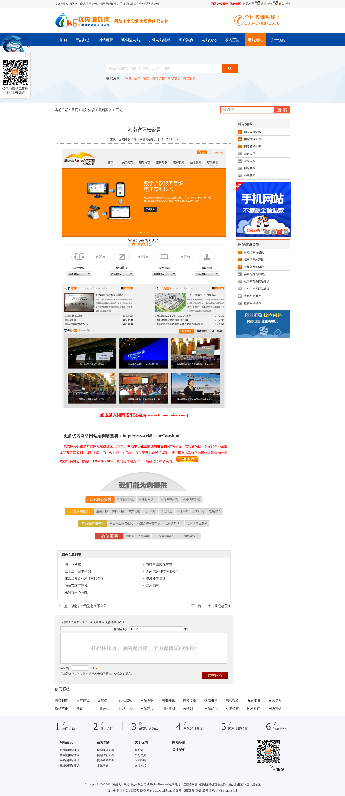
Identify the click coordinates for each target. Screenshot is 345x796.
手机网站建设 (128, 3)
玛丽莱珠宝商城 (76, 585)
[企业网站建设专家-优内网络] (83, 20)
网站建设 (105, 40)
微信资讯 (249, 153)
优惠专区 (235, 3)
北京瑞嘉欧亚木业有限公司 (84, 578)
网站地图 (217, 790)
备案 (146, 78)
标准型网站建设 (254, 252)
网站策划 (168, 708)
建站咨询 (266, 3)
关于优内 (278, 40)
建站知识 (255, 40)
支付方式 (140, 765)
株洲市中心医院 (76, 592)
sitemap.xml (230, 790)
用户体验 (82, 700)
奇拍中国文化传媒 (159, 564)
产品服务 (82, 40)
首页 (74, 110)
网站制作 (189, 78)
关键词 (188, 708)
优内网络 (124, 139)
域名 (128, 78)
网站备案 (249, 168)
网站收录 (104, 708)
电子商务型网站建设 (256, 281)
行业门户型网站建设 (256, 288)
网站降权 (146, 700)
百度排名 (253, 700)
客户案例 (186, 40)
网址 (186, 629)
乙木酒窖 (152, 585)
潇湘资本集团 (156, 578)
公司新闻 (249, 175)
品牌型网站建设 (69, 765)
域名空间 (232, 40)
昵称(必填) (120, 629)
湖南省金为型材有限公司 (89, 606)
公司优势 (140, 755)
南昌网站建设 (88, 3)
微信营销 (61, 708)
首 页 (63, 40)
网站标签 (178, 742)
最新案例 (105, 110)
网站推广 (253, 708)
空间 (137, 78)
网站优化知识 (105, 755)
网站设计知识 (252, 132)
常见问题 (248, 3)
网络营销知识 (252, 146)
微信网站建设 (252, 303)
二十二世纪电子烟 (78, 571)
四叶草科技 (73, 564)
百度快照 (275, 700)
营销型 (102, 700)
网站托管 (232, 700)
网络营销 (275, 708)
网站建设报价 (219, 3)
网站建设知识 (252, 139)
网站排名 (125, 708)
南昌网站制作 (108, 3)
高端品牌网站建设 (255, 274)
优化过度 (125, 700)
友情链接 (232, 708)
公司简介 (140, 750)
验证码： (66, 668)
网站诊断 (189, 700)
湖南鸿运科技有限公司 (162, 571)
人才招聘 (140, 760)
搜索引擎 (211, 700)
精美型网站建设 (254, 259)
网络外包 (168, 700)
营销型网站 (130, 40)
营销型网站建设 (149, 3)
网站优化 (209, 40)
